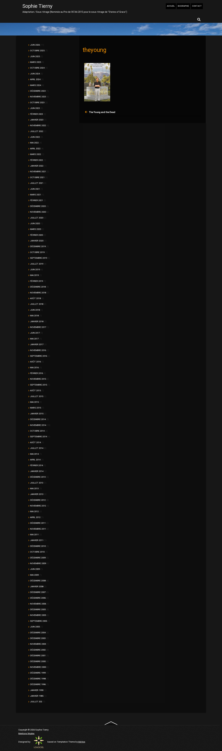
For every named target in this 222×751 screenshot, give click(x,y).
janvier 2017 (36, 344)
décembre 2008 (38, 580)
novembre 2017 (38, 327)
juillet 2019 (36, 264)
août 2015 (35, 390)
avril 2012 (35, 517)
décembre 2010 (38, 546)
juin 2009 (35, 569)
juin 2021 (35, 189)
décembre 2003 (38, 638)
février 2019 (36, 281)
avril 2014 (35, 459)
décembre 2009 (38, 557)
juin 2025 (35, 56)
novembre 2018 (38, 292)
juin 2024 (35, 73)
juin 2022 (35, 137)
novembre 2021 (38, 171)
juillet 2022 (36, 131)
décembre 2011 (38, 523)
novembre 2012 (38, 506)
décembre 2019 (38, 246)
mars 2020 (35, 229)
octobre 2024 (37, 68)
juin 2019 (35, 269)
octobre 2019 (37, 252)
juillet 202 (36, 701)
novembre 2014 (38, 425)
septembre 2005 (38, 621)
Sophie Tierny (37, 6)
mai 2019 (34, 275)
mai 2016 (34, 367)
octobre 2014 (37, 431)
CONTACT (197, 6)
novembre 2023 (38, 96)
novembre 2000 (38, 667)
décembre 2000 (38, 661)
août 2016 (35, 361)
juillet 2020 (36, 218)
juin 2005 (35, 626)
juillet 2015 (36, 396)
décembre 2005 (38, 609)
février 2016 (36, 373)
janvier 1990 (36, 690)
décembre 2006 (38, 598)
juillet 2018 (36, 304)
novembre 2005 (38, 615)
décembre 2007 (38, 592)
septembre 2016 (38, 356)
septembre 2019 (38, 258)
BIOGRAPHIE (183, 6)
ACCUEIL (171, 6)
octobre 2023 (37, 102)
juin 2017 (35, 333)
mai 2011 (34, 534)
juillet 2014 (36, 448)
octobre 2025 (37, 50)
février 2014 (36, 465)
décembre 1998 (38, 678)
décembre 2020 (38, 206)
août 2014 (35, 442)
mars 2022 (35, 154)
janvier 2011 (36, 540)
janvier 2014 (36, 471)
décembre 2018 (38, 287)
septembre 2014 (38, 436)
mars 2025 (35, 62)
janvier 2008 (36, 586)
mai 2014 (34, 454)
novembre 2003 (38, 644)
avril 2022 (35, 148)
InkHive (81, 742)
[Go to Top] (111, 723)
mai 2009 (34, 575)
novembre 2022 (38, 125)
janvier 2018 (36, 321)
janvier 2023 (36, 120)
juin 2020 (35, 223)
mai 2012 (34, 511)
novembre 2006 (38, 604)
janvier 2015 (36, 413)
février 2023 (36, 114)
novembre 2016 (38, 350)
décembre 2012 (38, 500)
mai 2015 (34, 402)
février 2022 (36, 160)
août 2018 (35, 298)
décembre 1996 (38, 684)
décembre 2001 (38, 655)
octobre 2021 (37, 177)
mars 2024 (35, 85)
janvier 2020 (36, 240)
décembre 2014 (38, 419)
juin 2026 (35, 45)
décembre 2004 (38, 632)
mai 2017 (34, 338)
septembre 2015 (38, 385)
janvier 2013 (36, 494)
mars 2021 (35, 194)
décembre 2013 (38, 477)
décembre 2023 (38, 91)
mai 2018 (34, 315)
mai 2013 (34, 488)
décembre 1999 (38, 673)
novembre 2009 (38, 563)
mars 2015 (35, 408)
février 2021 (36, 200)
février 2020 (36, 235)
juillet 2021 (36, 183)
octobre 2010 (37, 552)
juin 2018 (35, 310)
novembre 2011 (38, 529)
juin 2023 (35, 108)
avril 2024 (35, 79)
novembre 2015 (38, 379)
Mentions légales (26, 733)
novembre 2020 (38, 212)
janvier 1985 (36, 696)
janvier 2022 (36, 166)
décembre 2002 (38, 650)
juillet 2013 (36, 483)
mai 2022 (34, 142)
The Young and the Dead (102, 112)
